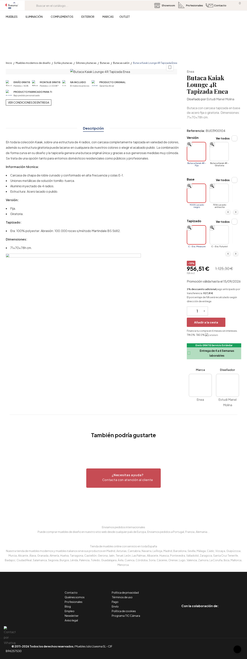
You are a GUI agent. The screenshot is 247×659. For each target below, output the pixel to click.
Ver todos (223, 138)
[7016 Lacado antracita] (219, 193)
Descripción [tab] (93, 128)
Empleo (69, 611)
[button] (123, 478)
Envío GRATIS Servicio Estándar (214, 345)
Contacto (71, 592)
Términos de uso (122, 597)
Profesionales (73, 601)
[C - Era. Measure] (196, 235)
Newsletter (72, 615)
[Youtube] (217, 589)
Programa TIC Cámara (126, 615)
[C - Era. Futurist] (219, 235)
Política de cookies (124, 611)
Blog (68, 606)
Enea (190, 71)
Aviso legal (71, 620)
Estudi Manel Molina (220, 99)
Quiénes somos (75, 597)
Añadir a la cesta (206, 322)
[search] (33, 5)
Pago (115, 601)
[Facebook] (182, 589)
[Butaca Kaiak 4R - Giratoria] (219, 151)
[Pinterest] (191, 589)
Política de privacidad (125, 592)
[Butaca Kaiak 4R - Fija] (196, 151)
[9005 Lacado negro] (196, 193)
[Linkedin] (200, 589)
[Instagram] (208, 589)
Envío (115, 606)
